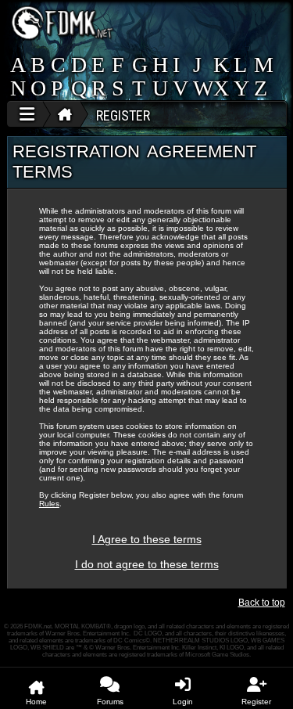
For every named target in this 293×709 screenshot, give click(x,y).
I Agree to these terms (147, 539)
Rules (49, 503)
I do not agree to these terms (147, 564)
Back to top (261, 602)
